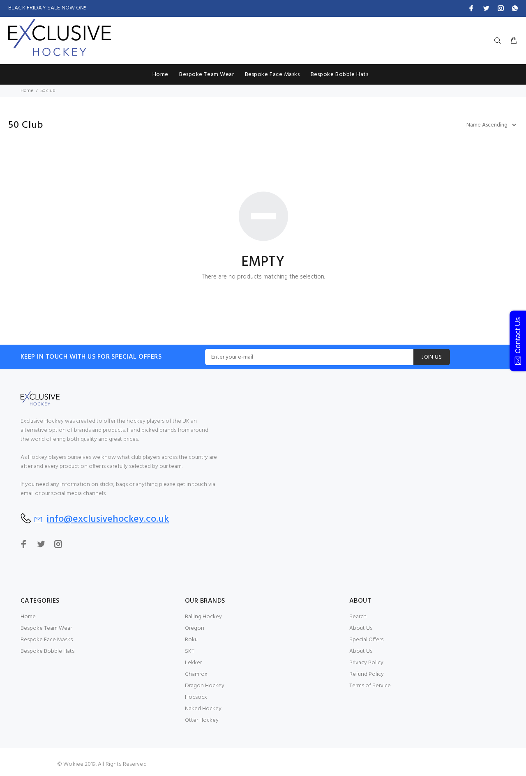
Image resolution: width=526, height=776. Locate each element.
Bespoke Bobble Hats (47, 651)
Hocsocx (196, 697)
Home (27, 91)
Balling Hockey (203, 617)
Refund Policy (366, 674)
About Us (360, 628)
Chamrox (196, 674)
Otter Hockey (202, 720)
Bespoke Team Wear (46, 628)
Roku (191, 640)
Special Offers (366, 640)
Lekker (193, 663)
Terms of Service (370, 686)
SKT (189, 651)
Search (358, 617)
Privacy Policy (366, 663)
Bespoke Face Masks (47, 640)
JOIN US (432, 357)
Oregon (194, 628)
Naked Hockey (203, 709)
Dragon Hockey (204, 686)
